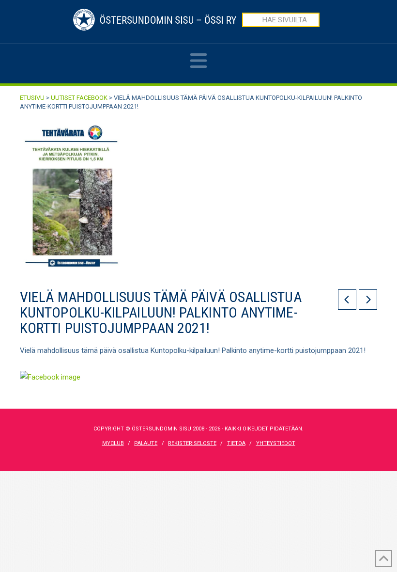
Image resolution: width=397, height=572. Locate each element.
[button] (198, 67)
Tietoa (236, 443)
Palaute (145, 443)
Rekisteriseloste (192, 443)
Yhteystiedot (275, 443)
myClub (113, 443)
